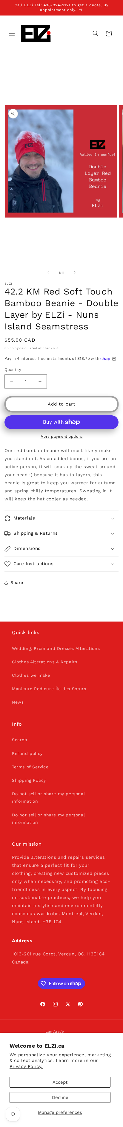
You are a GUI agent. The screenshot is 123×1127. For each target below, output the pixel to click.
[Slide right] (74, 272)
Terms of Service (30, 766)
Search (19, 739)
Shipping (11, 348)
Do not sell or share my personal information (48, 797)
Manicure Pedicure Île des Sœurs (49, 688)
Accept (60, 1082)
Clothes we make (31, 675)
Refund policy (27, 753)
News (18, 702)
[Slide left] (48, 272)
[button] (12, 33)
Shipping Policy (29, 780)
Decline (60, 1097)
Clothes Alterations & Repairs (44, 661)
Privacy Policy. (26, 1066)
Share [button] (16, 582)
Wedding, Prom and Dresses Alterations (56, 648)
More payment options (62, 436)
